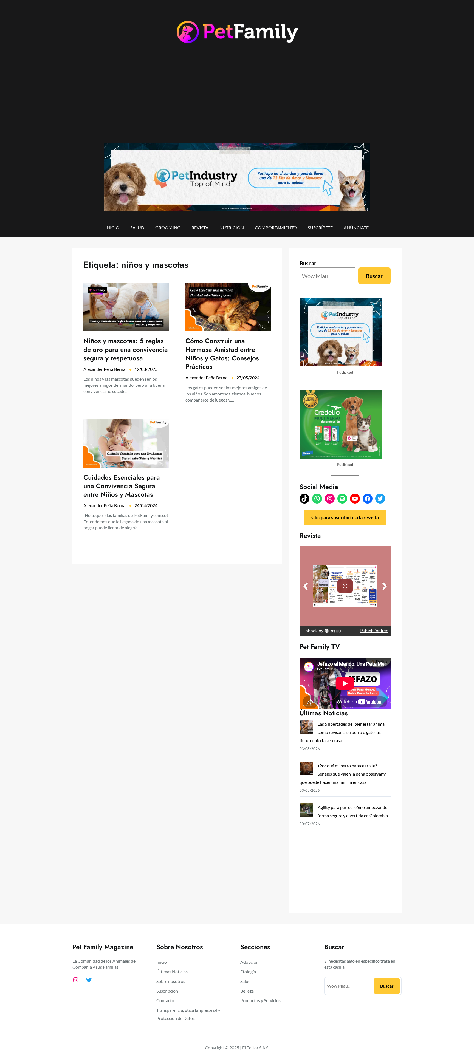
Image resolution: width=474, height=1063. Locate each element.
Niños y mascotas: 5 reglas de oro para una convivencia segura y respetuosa (125, 349)
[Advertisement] (237, 98)
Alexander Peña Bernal (104, 369)
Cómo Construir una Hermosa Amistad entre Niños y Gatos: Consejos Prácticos (222, 354)
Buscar (308, 263)
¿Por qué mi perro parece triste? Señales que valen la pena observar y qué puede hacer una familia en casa (343, 774)
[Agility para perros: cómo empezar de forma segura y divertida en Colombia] (306, 811)
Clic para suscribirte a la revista (345, 517)
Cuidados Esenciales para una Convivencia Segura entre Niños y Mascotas (121, 486)
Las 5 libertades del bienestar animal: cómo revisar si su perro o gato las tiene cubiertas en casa (343, 732)
